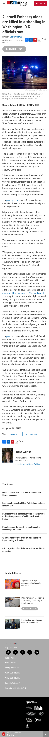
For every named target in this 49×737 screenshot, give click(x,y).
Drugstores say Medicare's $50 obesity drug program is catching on (32, 600)
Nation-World (15, 434)
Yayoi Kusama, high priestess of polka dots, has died (31, 583)
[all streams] (46, 734)
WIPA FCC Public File (12, 678)
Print (44, 39)
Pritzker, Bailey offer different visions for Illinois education (23, 549)
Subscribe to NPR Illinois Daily (16, 688)
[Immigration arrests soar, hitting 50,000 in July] (12, 624)
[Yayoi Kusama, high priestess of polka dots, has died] (12, 584)
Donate (41, 3)
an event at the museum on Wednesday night (23, 293)
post (8, 336)
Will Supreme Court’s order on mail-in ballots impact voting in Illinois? (21, 539)
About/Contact (10, 663)
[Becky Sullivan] (7, 455)
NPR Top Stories (32, 434)
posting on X (12, 200)
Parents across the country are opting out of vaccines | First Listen (21, 528)
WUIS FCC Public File (12, 673)
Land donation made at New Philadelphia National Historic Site (23, 504)
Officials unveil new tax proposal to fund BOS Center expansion (21, 493)
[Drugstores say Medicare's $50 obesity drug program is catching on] (12, 602)
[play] (3, 734)
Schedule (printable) (12, 683)
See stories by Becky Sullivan (28, 464)
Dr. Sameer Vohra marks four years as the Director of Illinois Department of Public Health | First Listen (23, 516)
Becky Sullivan (16, 37)
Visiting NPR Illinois (12, 668)
